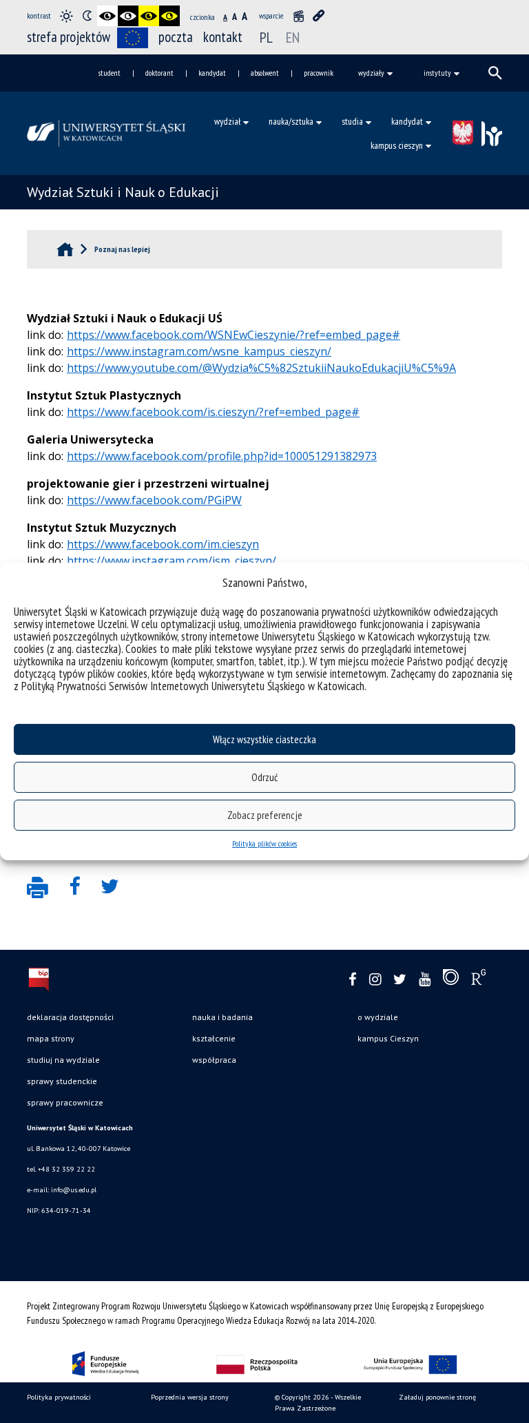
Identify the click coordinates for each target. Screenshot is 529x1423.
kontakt (222, 37)
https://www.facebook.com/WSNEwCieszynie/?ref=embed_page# (233, 334)
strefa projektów (68, 37)
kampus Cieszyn (388, 1038)
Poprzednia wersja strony (190, 1397)
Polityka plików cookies (264, 843)
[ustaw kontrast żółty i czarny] (169, 16)
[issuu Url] (451, 980)
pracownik (318, 72)
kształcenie (214, 1038)
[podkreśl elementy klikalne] (319, 16)
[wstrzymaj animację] (298, 16)
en (293, 37)
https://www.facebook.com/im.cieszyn (163, 544)
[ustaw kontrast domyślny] (66, 16)
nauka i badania (222, 1017)
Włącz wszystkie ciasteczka (264, 739)
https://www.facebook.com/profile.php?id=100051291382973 (222, 456)
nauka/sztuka (291, 121)
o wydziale (377, 1017)
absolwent (265, 72)
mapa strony (50, 1038)
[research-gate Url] (478, 980)
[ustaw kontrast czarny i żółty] (148, 16)
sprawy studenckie (62, 1081)
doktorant (159, 72)
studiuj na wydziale (63, 1060)
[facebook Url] (353, 979)
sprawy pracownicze (65, 1102)
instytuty (437, 72)
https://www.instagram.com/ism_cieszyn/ (171, 560)
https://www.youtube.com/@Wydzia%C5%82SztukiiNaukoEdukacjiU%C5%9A (261, 367)
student (109, 72)
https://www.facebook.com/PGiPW (154, 500)
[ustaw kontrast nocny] (86, 16)
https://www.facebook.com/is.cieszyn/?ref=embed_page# (213, 411)
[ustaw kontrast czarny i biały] (107, 16)
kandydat (212, 72)
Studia (352, 121)
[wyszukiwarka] (495, 73)
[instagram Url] (375, 979)
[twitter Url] (399, 979)
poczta (175, 37)
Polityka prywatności (59, 1397)
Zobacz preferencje (264, 815)
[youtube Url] (425, 979)
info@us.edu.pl (73, 1189)
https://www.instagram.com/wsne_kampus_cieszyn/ (199, 351)
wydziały (371, 72)
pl (266, 37)
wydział (227, 121)
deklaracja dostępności (70, 1017)
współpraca (214, 1060)
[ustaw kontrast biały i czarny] (128, 16)
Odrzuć (264, 777)
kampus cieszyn (397, 145)
